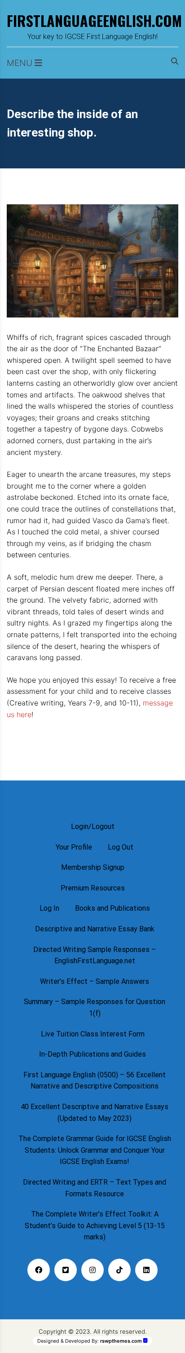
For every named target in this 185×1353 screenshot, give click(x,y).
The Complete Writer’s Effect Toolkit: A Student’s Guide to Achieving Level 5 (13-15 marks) (95, 1225)
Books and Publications (112, 908)
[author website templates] (145, 1340)
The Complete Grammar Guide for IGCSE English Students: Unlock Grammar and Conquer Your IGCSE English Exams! (94, 1150)
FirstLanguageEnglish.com (92, 20)
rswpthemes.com (121, 1341)
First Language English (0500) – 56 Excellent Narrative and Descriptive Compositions (94, 1081)
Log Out (120, 847)
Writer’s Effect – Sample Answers (94, 981)
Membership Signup (92, 867)
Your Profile (74, 847)
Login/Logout (93, 826)
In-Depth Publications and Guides (92, 1054)
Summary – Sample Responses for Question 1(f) (94, 1007)
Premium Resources (93, 888)
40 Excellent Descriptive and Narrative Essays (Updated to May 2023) (94, 1112)
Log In (49, 908)
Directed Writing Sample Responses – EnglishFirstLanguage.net (94, 955)
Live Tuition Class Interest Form (93, 1034)
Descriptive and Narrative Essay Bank (94, 929)
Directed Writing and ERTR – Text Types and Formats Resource (94, 1188)
